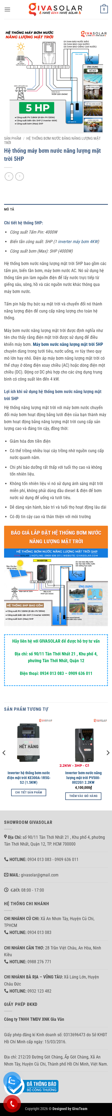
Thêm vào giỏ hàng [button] (83, 796)
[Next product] (9, 176)
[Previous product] (19, 176)
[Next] (107, 764)
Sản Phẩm (12, 138)
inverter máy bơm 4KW (78, 241)
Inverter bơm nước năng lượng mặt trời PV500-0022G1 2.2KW (83, 778)
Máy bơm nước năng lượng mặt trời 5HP (68, 344)
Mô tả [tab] (9, 209)
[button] (7, 9)
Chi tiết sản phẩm (28, 792)
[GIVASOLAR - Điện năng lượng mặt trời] (56, 9)
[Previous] (4, 764)
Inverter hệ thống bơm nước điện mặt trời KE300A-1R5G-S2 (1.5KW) (29, 778)
